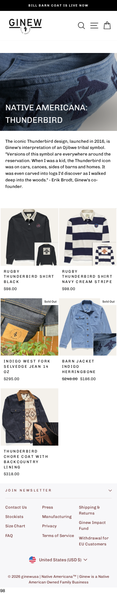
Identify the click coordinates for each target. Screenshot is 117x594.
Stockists (14, 516)
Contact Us (16, 507)
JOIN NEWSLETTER (28, 490)
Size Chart (15, 526)
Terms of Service (58, 535)
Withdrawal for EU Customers (94, 541)
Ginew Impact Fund (92, 525)
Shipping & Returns (89, 510)
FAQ (9, 535)
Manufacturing (56, 516)
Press (47, 507)
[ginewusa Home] (25, 25)
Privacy (49, 526)
